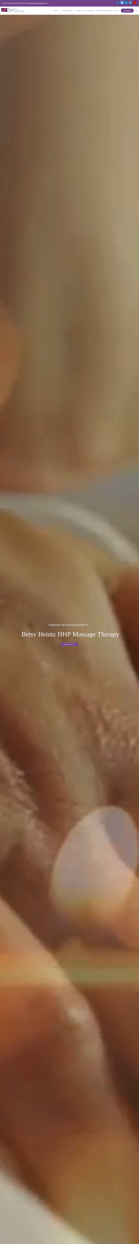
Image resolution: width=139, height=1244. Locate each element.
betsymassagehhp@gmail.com (37, 3)
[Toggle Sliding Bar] (136, 11)
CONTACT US (69, 644)
